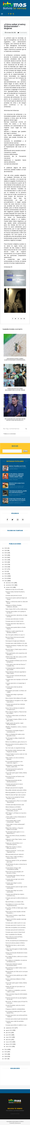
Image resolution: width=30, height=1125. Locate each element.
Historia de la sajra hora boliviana (16, 483)
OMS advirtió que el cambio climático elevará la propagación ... (15, 359)
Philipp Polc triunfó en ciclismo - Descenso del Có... (14, 847)
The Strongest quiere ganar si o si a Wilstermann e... (15, 832)
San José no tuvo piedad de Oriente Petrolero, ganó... (15, 797)
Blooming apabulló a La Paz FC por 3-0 (16, 792)
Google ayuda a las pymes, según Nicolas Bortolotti (14, 723)
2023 (5, 555)
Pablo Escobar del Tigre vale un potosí (16, 794)
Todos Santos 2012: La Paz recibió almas (16, 609)
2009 (5, 1054)
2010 (5, 1051)
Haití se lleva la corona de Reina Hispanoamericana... (14, 937)
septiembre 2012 (10, 1028)
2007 (5, 1058)
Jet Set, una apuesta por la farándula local (16, 940)
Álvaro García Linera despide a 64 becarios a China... (14, 872)
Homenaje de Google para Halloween (15, 641)
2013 (5, 578)
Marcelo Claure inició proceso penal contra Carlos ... (15, 638)
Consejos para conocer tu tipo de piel (15, 932)
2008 (5, 1056)
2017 (5, 569)
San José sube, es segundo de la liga (15, 748)
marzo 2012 (9, 1042)
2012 (5, 580)
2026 (5, 548)
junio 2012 (8, 1035)
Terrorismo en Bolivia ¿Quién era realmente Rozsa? (18, 491)
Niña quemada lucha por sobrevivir (15, 854)
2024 (5, 552)
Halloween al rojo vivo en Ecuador (14, 589)
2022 (5, 557)
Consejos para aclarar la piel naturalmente (17, 1019)
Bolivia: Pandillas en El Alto (17, 466)
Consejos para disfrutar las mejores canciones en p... (15, 895)
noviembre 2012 (10, 585)
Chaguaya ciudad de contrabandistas (15, 1009)
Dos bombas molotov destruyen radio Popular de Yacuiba (15, 751)
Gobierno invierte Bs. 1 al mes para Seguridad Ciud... (15, 851)
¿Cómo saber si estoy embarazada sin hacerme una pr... (16, 817)
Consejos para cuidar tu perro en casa (16, 923)
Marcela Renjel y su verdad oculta (14, 901)
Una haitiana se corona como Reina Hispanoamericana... (15, 904)
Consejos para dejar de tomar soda (15, 804)
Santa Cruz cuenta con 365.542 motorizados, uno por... (14, 810)
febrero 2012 (9, 1044)
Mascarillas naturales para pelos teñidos (16, 790)
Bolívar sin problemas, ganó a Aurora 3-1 (16, 741)
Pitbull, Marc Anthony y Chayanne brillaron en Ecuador (14, 828)
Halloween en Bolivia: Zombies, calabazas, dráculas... (14, 606)
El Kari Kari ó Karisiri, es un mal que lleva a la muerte (17, 499)
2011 (5, 1049)
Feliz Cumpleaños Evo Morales (14, 934)
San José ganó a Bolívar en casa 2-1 (15, 634)
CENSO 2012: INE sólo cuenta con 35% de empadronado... (16, 657)
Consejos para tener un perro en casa (15, 925)
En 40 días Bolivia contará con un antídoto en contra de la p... (15, 419)
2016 (5, 571)
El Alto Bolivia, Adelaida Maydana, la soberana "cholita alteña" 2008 (16, 475)
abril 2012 (8, 1039)
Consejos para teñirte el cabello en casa (16, 1025)
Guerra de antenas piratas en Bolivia (15, 943)
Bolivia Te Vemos (20, 1121)
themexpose (18, 1123)
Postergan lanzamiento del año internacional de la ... (14, 781)
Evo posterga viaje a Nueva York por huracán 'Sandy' (15, 876)
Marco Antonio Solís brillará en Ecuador (16, 698)
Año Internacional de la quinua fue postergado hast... (14, 769)
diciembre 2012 (10, 582)
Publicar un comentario (10, 433)
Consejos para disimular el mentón (15, 619)
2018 (5, 566)
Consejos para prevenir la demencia (15, 930)
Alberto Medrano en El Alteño (13, 807)
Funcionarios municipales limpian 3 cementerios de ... (15, 731)
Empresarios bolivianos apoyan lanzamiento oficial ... (14, 964)
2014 (5, 576)
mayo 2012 (9, 1037)
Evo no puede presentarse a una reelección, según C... (14, 762)
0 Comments (23, 32)
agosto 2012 (9, 1030)
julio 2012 (8, 1032)
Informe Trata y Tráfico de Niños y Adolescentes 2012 (14, 857)
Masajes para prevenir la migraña (14, 787)
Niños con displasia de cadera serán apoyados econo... (15, 735)
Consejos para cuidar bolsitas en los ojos (16, 643)
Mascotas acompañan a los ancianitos (16, 927)
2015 (5, 573)
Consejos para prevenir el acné (14, 595)
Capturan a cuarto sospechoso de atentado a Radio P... (14, 631)
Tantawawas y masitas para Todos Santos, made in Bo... (15, 766)
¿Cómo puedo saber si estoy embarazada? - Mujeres (13, 821)
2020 (5, 562)
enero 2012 (9, 1046)
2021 (5, 559)
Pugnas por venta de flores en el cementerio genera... (14, 843)
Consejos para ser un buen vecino (14, 621)
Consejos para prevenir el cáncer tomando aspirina (14, 784)
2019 (5, 564)
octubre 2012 (9, 587)
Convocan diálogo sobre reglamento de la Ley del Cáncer (15, 389)
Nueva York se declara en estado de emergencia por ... (15, 708)
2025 (5, 550)
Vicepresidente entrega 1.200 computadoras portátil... (13, 868)
